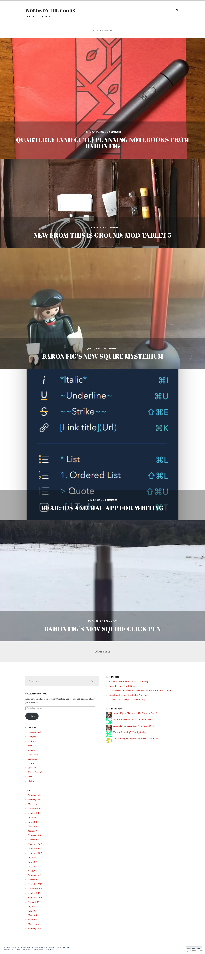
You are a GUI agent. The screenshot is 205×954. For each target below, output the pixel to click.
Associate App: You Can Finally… (144, 738)
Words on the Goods (50, 11)
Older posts (102, 651)
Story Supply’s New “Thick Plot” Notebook (128, 694)
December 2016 (35, 884)
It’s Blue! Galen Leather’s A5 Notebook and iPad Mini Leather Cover (140, 690)
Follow (32, 716)
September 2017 (35, 853)
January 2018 (33, 839)
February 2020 (34, 799)
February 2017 (34, 875)
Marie (116, 719)
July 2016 (32, 906)
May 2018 (32, 826)
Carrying (32, 736)
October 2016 (34, 893)
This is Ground (35, 772)
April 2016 (32, 919)
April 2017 (32, 870)
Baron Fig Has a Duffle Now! (122, 686)
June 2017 (32, 861)
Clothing (32, 741)
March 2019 (33, 804)
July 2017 (32, 857)
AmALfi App (119, 738)
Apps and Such (35, 732)
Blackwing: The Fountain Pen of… (142, 713)
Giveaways (33, 754)
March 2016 (33, 924)
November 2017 (35, 844)
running (32, 763)
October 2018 (34, 813)
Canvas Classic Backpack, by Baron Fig (127, 699)
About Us (30, 16)
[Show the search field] (177, 10)
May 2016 (32, 915)
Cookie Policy (49, 950)
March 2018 (33, 830)
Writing (32, 781)
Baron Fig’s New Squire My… (140, 725)
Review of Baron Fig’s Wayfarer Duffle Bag (128, 681)
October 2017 (34, 848)
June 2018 (32, 822)
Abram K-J (118, 713)
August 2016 (33, 902)
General (31, 749)
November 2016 (35, 888)
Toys (30, 776)
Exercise (31, 745)
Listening (32, 758)
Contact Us (46, 16)
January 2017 (33, 879)
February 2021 (34, 795)
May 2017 (32, 866)
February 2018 (34, 835)
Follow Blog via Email (36, 694)
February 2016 (34, 928)
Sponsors (32, 767)
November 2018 (35, 808)
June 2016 (32, 910)
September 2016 (35, 897)
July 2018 (32, 817)
